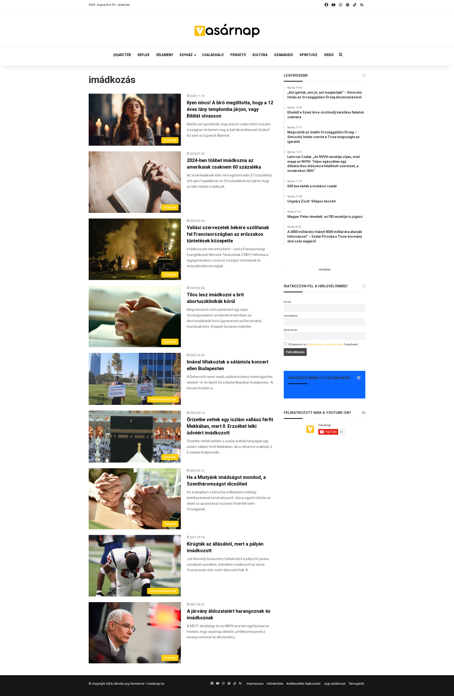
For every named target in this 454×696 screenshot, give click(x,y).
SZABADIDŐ (283, 55)
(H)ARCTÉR (122, 55)
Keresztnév (290, 330)
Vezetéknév (291, 315)
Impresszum (255, 683)
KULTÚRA (260, 55)
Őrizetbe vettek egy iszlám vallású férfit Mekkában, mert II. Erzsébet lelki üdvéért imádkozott (230, 426)
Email (287, 301)
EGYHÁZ (186, 55)
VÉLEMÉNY (164, 55)
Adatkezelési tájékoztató (303, 683)
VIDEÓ (329, 55)
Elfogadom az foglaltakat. (323, 344)
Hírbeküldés (275, 683)
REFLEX (143, 55)
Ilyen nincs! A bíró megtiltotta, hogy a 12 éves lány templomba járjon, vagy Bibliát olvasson (230, 109)
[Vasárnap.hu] (227, 30)
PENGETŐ (238, 55)
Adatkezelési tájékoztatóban (325, 344)
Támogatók (356, 683)
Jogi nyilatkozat (334, 683)
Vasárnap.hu (155, 683)
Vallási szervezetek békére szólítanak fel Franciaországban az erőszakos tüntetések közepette (228, 234)
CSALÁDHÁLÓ (213, 55)
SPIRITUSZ (308, 55)
